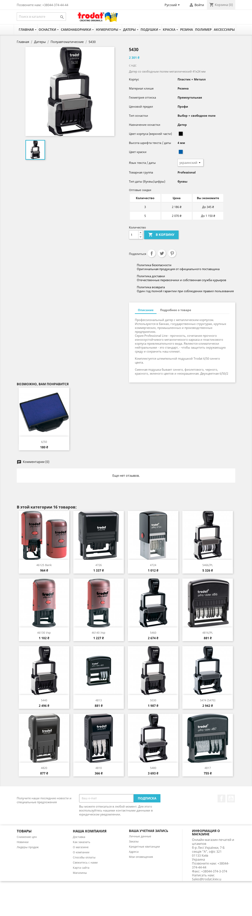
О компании (81, 852)
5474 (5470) (207, 700)
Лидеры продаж (28, 847)
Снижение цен (27, 837)
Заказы (134, 841)
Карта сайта (81, 867)
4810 (98, 768)
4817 (208, 768)
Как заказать (81, 842)
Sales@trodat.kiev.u (206, 879)
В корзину (161, 234)
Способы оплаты (84, 857)
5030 (153, 700)
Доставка (79, 837)
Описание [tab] (146, 310)
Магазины (80, 873)
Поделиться (152, 253)
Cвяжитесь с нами (85, 862)
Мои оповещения (141, 857)
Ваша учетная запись (148, 831)
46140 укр (98, 632)
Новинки (23, 842)
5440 (44, 700)
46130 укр (44, 632)
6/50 (44, 442)
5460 (153, 632)
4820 (44, 768)
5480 (153, 768)
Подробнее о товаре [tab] (175, 310)
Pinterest (172, 253)
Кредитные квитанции (144, 846)
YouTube (231, 798)
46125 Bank (44, 565)
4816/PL (207, 632)
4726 (98, 565)
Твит (162, 253)
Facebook (221, 798)
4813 (98, 700)
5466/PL (207, 565)
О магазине (81, 847)
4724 (153, 565)
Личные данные (140, 836)
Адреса (134, 852)
